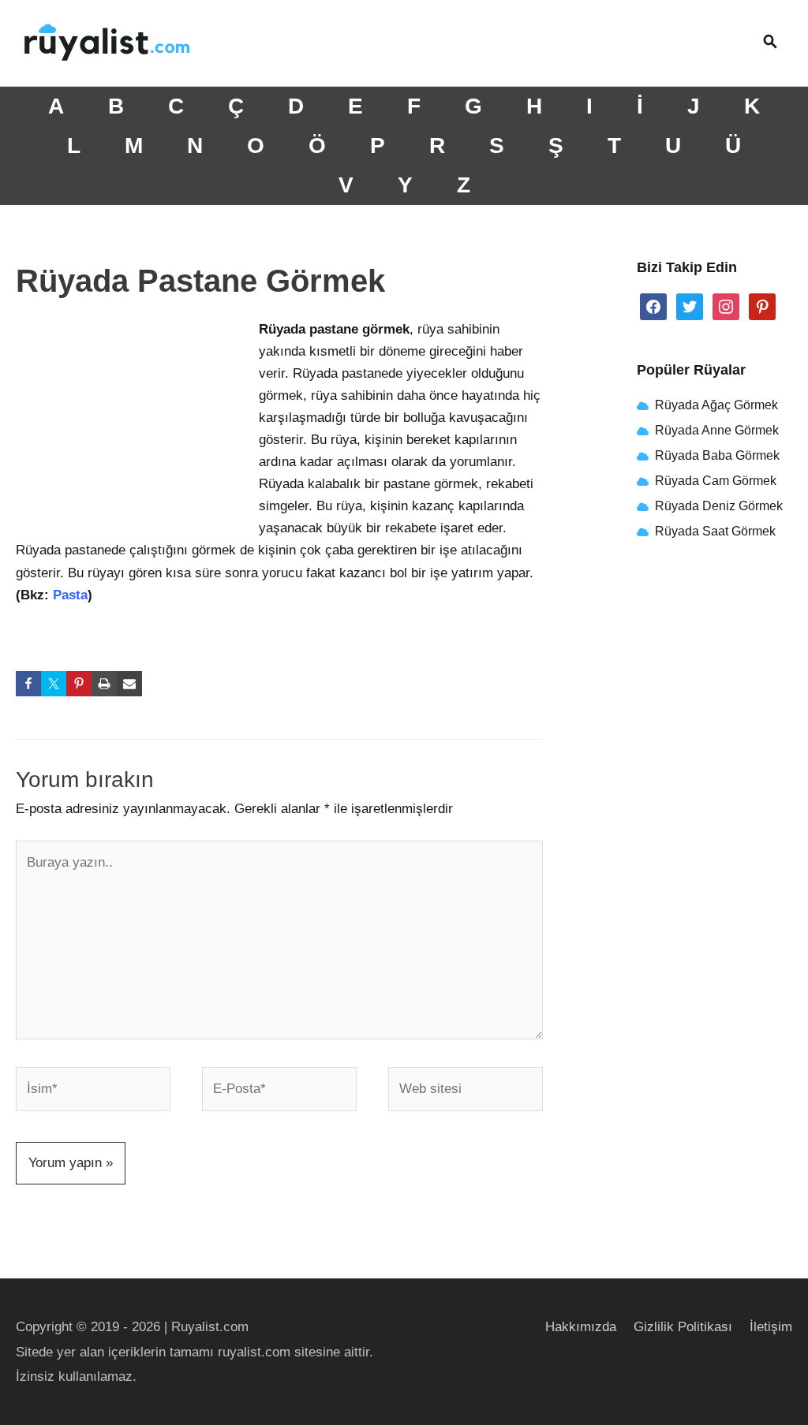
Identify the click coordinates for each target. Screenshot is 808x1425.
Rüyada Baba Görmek (717, 455)
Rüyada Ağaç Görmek (715, 405)
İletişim (771, 1326)
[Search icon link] (770, 43)
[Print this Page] (104, 683)
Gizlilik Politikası (683, 1326)
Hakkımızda (580, 1326)
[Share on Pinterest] (79, 683)
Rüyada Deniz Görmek (719, 506)
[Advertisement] (134, 423)
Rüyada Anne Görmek (717, 430)
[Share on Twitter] (53, 683)
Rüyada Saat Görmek (714, 531)
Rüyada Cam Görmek (715, 480)
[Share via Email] (129, 683)
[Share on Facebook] (28, 683)
